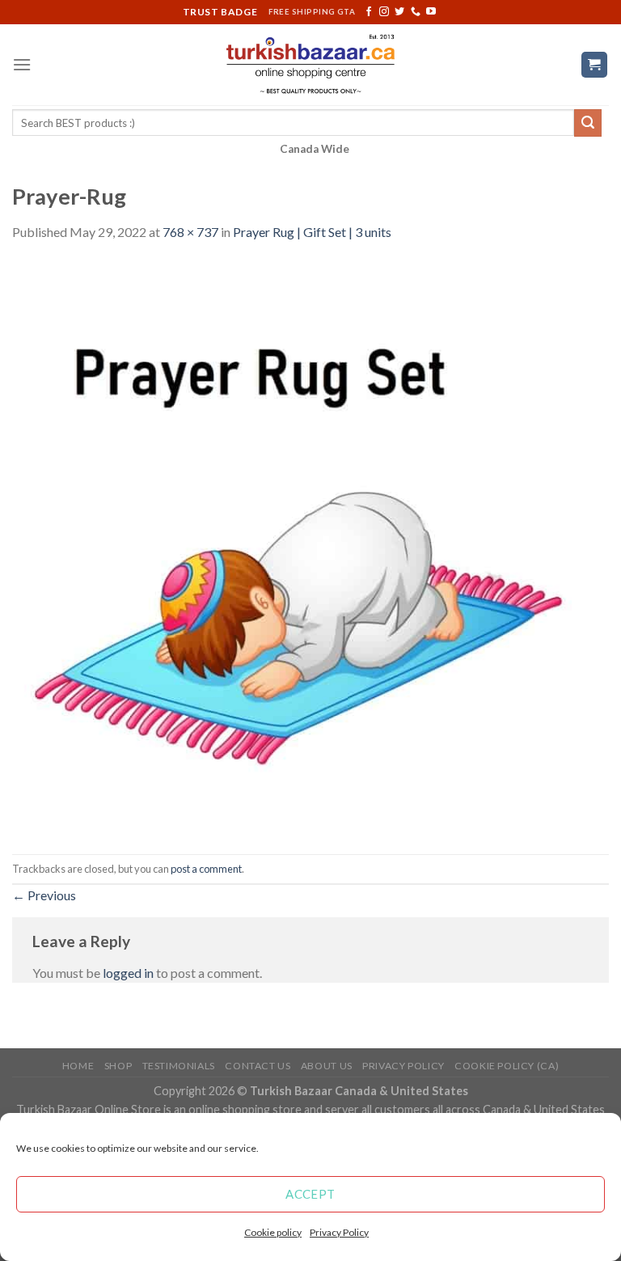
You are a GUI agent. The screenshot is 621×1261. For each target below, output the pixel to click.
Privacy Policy (339, 1232)
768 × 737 (190, 231)
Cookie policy (273, 1232)
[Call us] (415, 12)
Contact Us (257, 1066)
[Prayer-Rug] (310, 546)
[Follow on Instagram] (384, 12)
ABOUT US (327, 1066)
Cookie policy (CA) (506, 1066)
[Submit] (588, 123)
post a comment (206, 868)
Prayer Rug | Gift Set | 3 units (312, 231)
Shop (118, 1066)
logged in (128, 972)
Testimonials (178, 1066)
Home (78, 1066)
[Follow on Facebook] (369, 12)
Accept (310, 1194)
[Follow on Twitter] (399, 12)
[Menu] (22, 64)
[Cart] (594, 65)
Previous (44, 895)
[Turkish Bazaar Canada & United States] (310, 64)
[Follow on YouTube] (431, 12)
